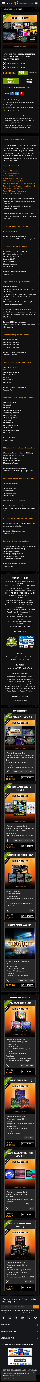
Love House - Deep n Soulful (13, 188)
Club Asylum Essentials (11, 173)
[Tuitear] (17, 93)
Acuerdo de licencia (20, 700)
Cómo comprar (10, 87)
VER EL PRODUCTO (27, 778)
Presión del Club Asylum (11, 176)
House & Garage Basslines (19, 925)
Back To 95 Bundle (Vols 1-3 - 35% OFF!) (19, 788)
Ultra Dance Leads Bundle (19, 1003)
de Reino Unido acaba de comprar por (16, 1374)
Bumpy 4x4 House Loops (11, 171)
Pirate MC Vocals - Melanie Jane (14, 191)
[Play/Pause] (7, 771)
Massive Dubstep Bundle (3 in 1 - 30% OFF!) (19, 1154)
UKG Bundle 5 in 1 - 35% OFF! (20, 716)
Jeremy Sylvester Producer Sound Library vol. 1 (19, 183)
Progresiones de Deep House (13, 178)
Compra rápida (29, 80)
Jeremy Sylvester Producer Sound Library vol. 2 (19, 186)
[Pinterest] (22, 93)
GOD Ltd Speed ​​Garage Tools (13, 181)
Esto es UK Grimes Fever (12, 193)
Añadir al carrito (11, 80)
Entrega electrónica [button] (23, 87)
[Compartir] (12, 93)
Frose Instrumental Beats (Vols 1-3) (19, 1225)
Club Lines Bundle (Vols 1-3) (20, 1080)
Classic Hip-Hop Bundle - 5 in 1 (19, 855)
